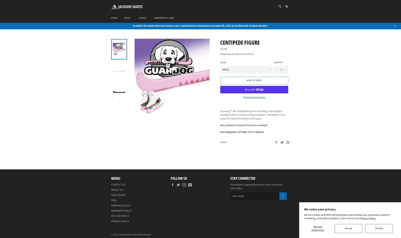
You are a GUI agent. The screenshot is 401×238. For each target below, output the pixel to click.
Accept (348, 228)
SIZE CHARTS (118, 195)
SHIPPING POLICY (120, 206)
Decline (379, 228)
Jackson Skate (125, 234)
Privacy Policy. (368, 218)
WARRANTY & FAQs (164, 18)
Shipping (225, 54)
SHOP (127, 18)
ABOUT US (117, 190)
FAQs (114, 200)
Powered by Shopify (141, 234)
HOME (114, 18)
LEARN (142, 18)
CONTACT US (118, 185)
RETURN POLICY (120, 216)
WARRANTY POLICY (121, 211)
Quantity (278, 62)
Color (223, 62)
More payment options (254, 97)
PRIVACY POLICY (120, 221)
